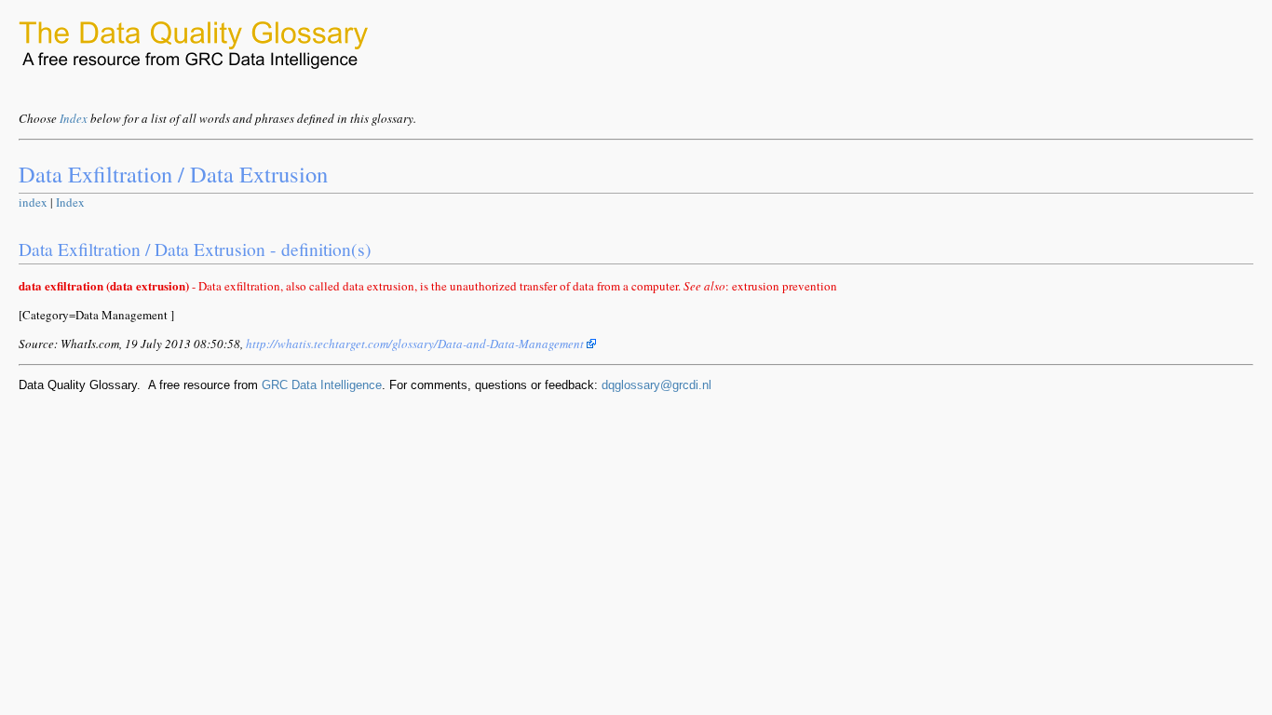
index (33, 202)
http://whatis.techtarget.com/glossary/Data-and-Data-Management (416, 343)
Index (74, 118)
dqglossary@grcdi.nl (656, 385)
